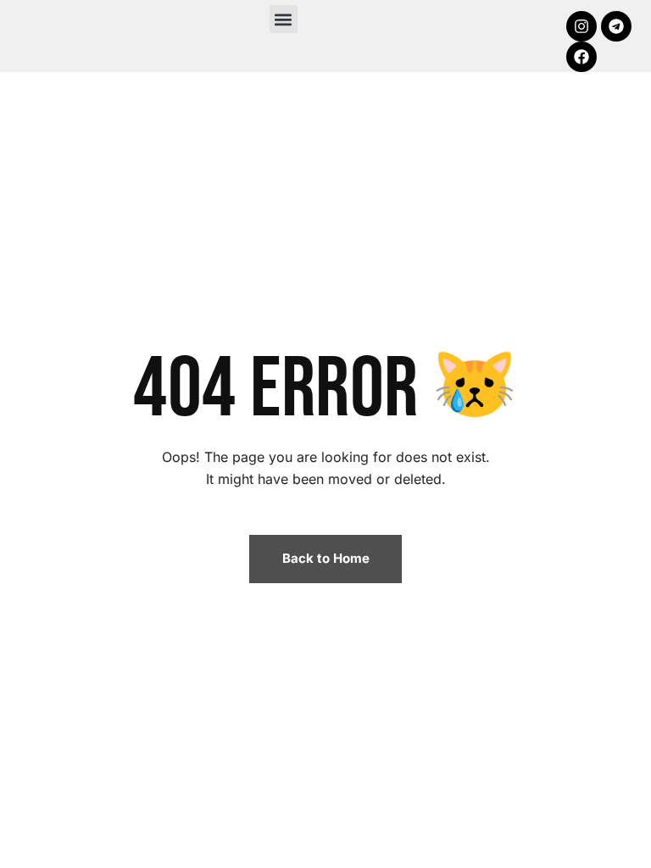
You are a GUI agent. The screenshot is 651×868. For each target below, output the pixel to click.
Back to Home (326, 558)
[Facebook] (581, 57)
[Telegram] (616, 26)
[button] (284, 19)
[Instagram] (581, 26)
